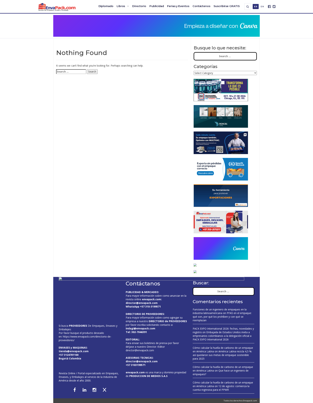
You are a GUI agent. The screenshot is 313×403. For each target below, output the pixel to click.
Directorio (139, 6)
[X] (274, 6)
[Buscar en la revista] (247, 6)
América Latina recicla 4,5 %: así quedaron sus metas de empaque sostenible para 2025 (222, 355)
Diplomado (106, 6)
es (255, 6)
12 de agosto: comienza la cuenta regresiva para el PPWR (221, 387)
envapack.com (151, 299)
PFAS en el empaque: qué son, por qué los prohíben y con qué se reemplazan (222, 316)
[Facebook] (269, 6)
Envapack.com (250, 400)
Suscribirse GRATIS (227, 6)
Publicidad (156, 6)
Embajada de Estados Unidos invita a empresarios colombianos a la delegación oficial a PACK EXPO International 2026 (222, 335)
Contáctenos (201, 6)
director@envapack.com (140, 350)
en (262, 6)
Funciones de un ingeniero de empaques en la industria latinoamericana (220, 311)
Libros (121, 6)
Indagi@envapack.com (140, 328)
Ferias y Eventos (178, 6)
